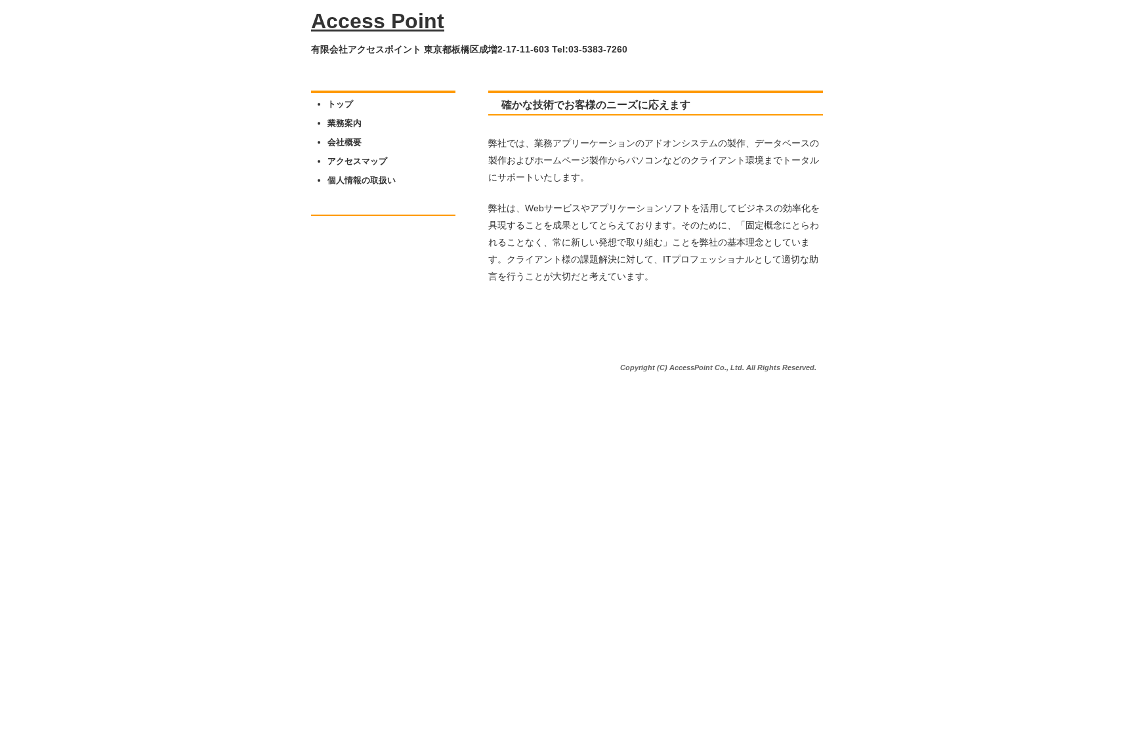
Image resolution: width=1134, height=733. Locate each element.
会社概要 (344, 142)
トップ (340, 104)
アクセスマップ (357, 161)
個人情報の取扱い (361, 180)
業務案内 (344, 123)
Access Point (377, 21)
